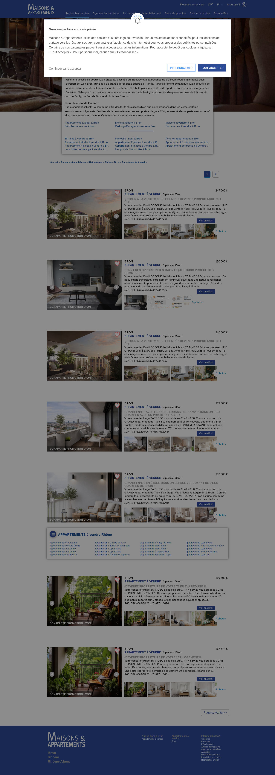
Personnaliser (181, 68)
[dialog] (137, 48)
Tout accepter (212, 68)
